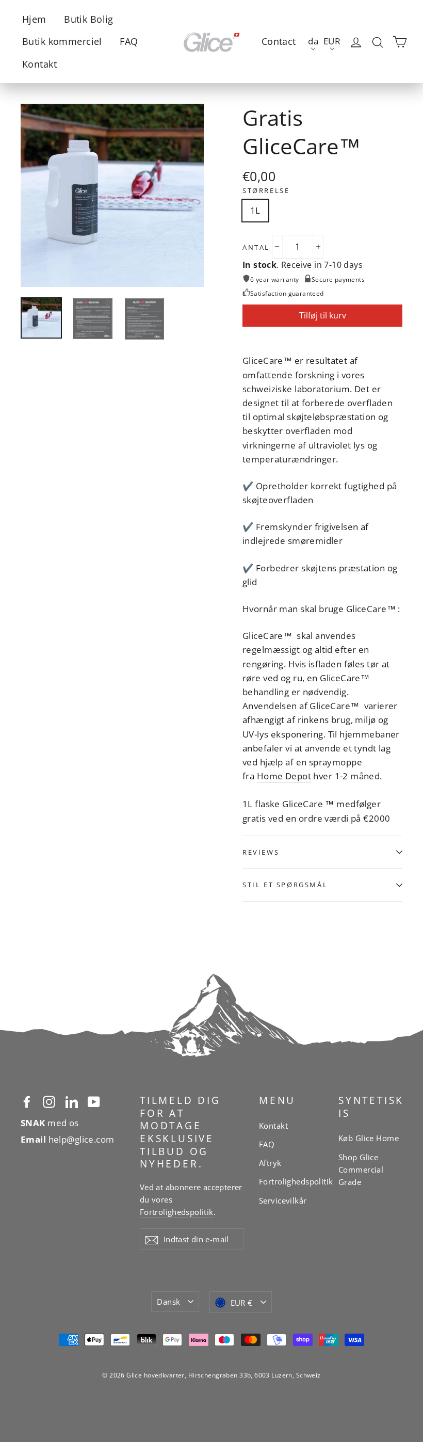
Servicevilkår (283, 1200)
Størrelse (265, 190)
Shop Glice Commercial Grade (360, 1169)
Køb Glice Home (368, 1138)
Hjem (34, 19)
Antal (256, 247)
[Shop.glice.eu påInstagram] (49, 1101)
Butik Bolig (88, 19)
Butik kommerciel (62, 41)
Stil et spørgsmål (285, 884)
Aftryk (270, 1163)
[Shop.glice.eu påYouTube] (94, 1101)
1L (255, 210)
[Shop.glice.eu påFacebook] (27, 1101)
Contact (279, 41)
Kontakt (39, 64)
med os (50, 1123)
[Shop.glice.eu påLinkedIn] (72, 1101)
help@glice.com (68, 1139)
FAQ (129, 41)
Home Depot (284, 776)
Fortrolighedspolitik (177, 1212)
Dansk (168, 1301)
